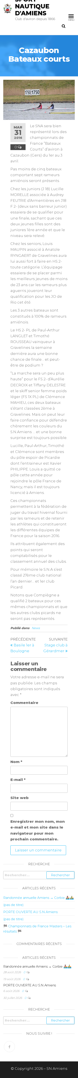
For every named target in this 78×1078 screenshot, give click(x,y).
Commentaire (24, 702)
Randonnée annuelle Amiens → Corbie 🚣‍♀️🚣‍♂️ (38, 898)
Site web (19, 798)
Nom (16, 762)
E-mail (18, 779)
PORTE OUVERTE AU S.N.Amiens (30, 912)
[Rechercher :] (39, 875)
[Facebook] (9, 1046)
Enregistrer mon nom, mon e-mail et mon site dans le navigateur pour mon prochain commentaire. (37, 830)
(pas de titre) (13, 905)
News (36, 628)
